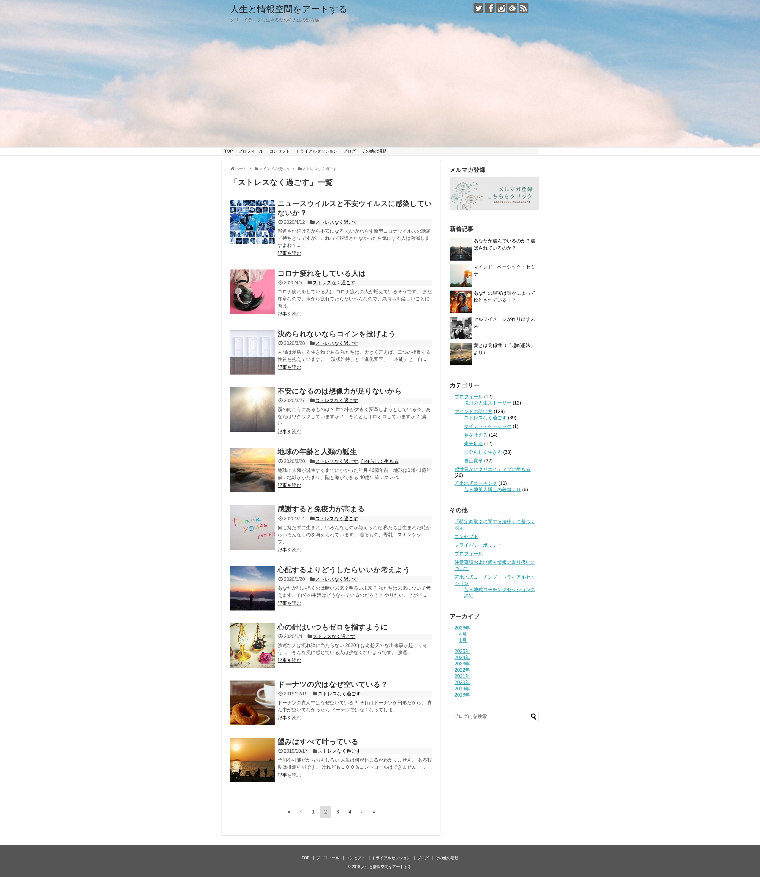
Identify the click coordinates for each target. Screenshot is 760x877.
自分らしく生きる (379, 461)
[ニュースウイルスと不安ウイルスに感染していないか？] (252, 222)
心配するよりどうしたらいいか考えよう (344, 570)
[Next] (362, 811)
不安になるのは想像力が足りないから (340, 391)
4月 (463, 634)
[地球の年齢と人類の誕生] (252, 470)
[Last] (374, 811)
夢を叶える (476, 434)
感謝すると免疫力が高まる (321, 509)
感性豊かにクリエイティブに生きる (493, 469)
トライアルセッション (317, 151)
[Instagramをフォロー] (501, 8)
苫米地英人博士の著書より (492, 489)
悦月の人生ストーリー (488, 402)
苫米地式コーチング (476, 483)
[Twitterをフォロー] (478, 8)
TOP (228, 151)
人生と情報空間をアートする (289, 9)
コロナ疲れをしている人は (322, 273)
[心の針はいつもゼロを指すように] (252, 645)
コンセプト (279, 151)
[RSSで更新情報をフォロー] (523, 8)
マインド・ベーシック (488, 426)
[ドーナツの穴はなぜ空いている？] (252, 703)
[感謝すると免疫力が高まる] (252, 527)
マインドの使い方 (474, 411)
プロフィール (250, 151)
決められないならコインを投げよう (337, 334)
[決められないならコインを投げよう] (252, 352)
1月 (463, 640)
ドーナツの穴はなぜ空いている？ (333, 684)
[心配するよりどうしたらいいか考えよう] (252, 588)
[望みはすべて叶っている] (252, 760)
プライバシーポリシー (478, 545)
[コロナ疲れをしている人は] (252, 291)
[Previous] (301, 811)
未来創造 (473, 443)
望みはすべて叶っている (318, 742)
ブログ (349, 151)
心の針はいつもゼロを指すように (333, 627)
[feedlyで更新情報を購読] (512, 8)
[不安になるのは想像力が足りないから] (252, 409)
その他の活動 (374, 151)
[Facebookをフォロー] (490, 8)
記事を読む (289, 253)
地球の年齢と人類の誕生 (317, 452)
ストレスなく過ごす (336, 222)
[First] (288, 811)
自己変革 (473, 460)
